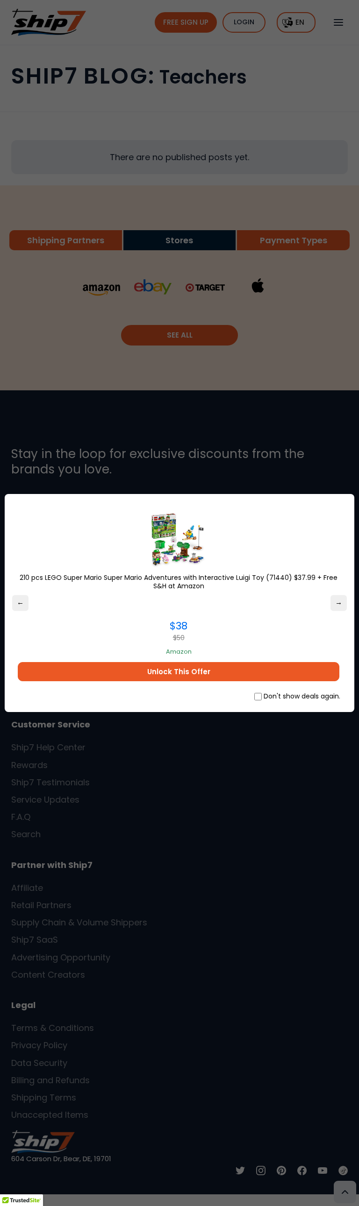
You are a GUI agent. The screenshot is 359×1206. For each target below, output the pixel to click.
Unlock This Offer (178, 672)
